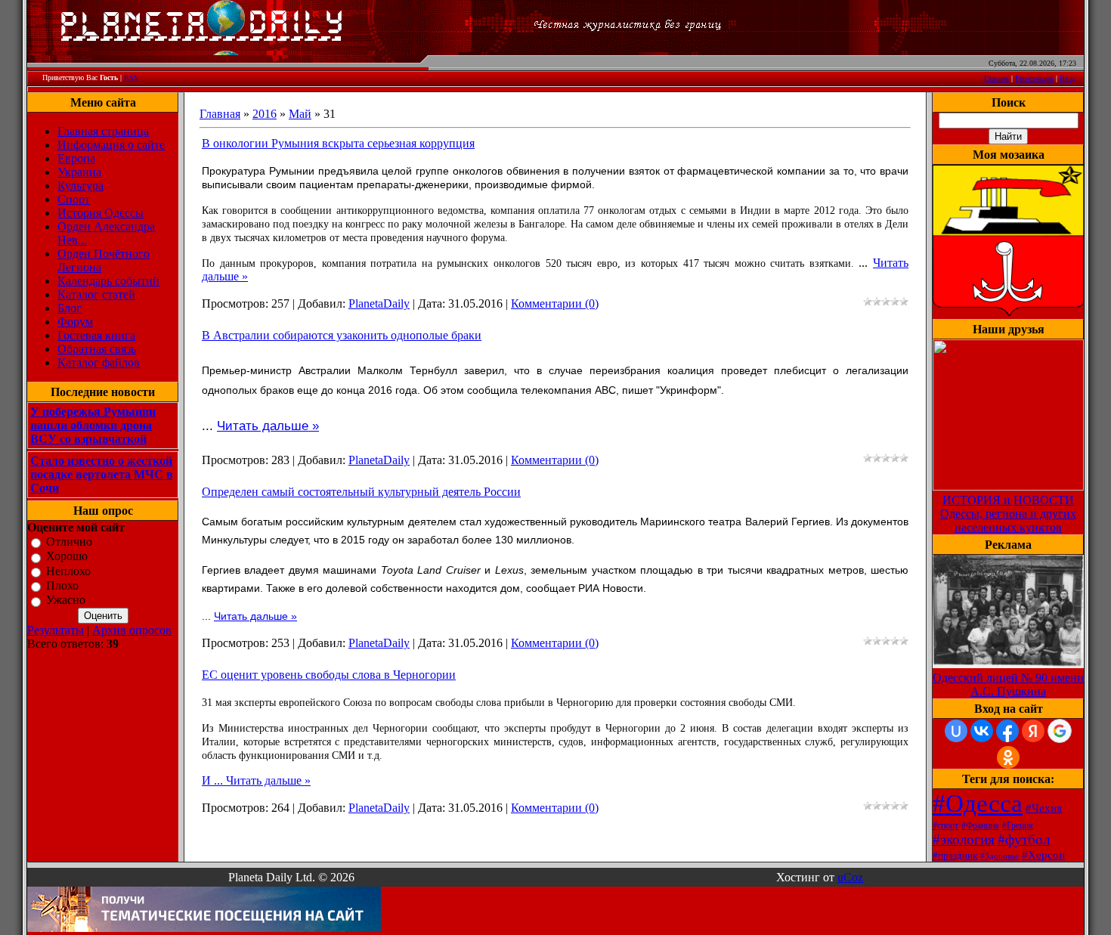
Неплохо (68, 571)
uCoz (850, 877)
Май (300, 113)
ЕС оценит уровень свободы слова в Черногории (329, 674)
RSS (131, 77)
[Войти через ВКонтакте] (981, 731)
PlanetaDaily (379, 303)
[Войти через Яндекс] (1033, 731)
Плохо (62, 585)
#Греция (1017, 825)
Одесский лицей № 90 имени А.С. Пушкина (1008, 684)
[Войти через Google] (1060, 731)
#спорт (945, 825)
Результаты (55, 630)
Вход (1068, 78)
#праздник (955, 855)
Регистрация (1034, 78)
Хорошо (67, 556)
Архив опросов (132, 630)
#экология (964, 839)
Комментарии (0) (555, 303)
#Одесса (978, 803)
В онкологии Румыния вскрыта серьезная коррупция (338, 143)
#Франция (980, 825)
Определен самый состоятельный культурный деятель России (361, 491)
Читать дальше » (268, 426)
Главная (996, 78)
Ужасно (65, 600)
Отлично (69, 541)
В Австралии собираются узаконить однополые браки (341, 335)
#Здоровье (999, 856)
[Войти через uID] (956, 731)
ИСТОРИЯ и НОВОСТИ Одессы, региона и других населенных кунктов (1008, 514)
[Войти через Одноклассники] (1008, 757)
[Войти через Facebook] (1007, 731)
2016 (264, 113)
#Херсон (1043, 855)
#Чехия (1044, 808)
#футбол (1024, 839)
